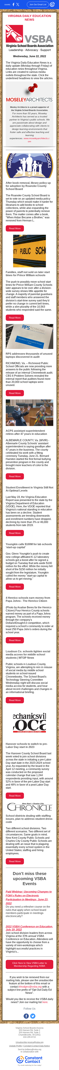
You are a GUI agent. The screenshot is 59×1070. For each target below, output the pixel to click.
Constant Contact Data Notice (36, 1046)
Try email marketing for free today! (29, 1065)
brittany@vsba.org (33, 1049)
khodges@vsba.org (30, 986)
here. (45, 1002)
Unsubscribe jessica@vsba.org (29, 1042)
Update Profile (15, 1046)
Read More (15, 228)
